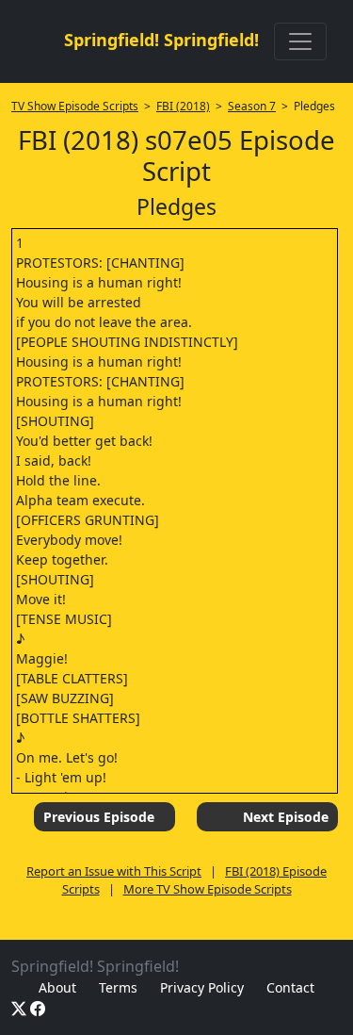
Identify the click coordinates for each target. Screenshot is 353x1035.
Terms (118, 987)
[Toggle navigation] (300, 41)
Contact (290, 987)
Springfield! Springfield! (161, 39)
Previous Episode (98, 817)
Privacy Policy (202, 987)
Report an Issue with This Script (113, 870)
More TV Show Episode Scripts (207, 888)
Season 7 (252, 106)
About (57, 987)
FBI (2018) (183, 106)
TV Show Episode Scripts (74, 106)
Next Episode (286, 817)
